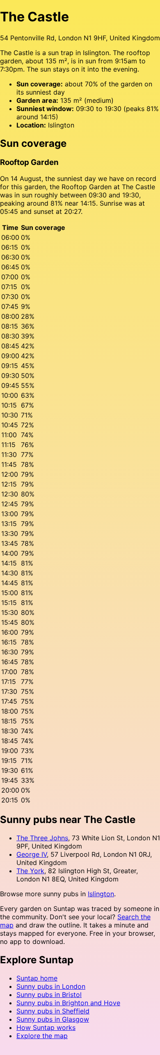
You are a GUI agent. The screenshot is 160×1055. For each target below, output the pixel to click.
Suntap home (36, 978)
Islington (101, 894)
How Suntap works (45, 1027)
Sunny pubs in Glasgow (52, 1019)
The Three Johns (42, 838)
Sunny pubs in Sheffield (52, 1011)
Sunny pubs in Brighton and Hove (68, 1003)
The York (30, 871)
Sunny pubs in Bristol (49, 994)
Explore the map (42, 1036)
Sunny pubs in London (50, 986)
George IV (31, 854)
